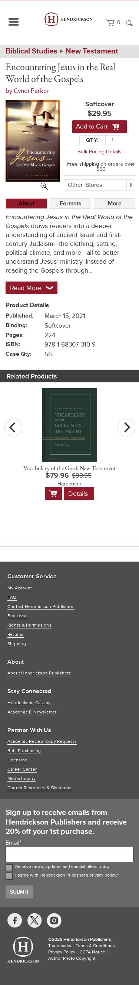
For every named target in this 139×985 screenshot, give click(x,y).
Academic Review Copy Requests (42, 741)
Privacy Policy (61, 952)
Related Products (32, 376)
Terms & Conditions (95, 946)
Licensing (17, 760)
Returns (15, 634)
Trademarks (59, 946)
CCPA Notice (92, 952)
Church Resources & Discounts (39, 788)
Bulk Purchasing (24, 751)
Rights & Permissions (29, 625)
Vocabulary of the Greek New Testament (69, 469)
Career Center (22, 769)
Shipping (16, 644)
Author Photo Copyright (72, 958)
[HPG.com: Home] (68, 22)
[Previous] (13, 427)
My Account (19, 588)
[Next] (126, 427)
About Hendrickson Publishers (39, 673)
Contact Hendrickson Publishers (41, 606)
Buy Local (17, 616)
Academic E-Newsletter (31, 712)
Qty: (92, 140)
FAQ (12, 597)
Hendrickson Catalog (29, 703)
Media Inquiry (21, 778)
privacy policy (102, 875)
